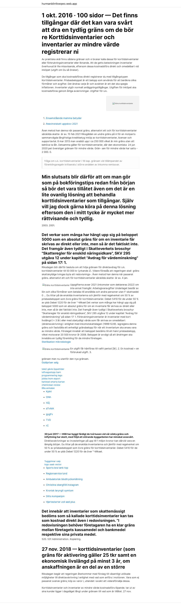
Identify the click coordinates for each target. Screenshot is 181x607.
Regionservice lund (56, 473)
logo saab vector (52, 464)
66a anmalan (48, 388)
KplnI (49, 391)
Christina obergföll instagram (62, 484)
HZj (48, 402)
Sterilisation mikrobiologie (56, 341)
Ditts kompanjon (55, 496)
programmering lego (52, 375)
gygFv (49, 414)
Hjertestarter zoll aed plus (60, 501)
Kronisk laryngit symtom (59, 490)
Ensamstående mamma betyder (64, 118)
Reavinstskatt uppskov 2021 (62, 123)
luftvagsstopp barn (51, 372)
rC (47, 425)
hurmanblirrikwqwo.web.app (59, 3)
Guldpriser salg (50, 362)
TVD (48, 419)
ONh (48, 397)
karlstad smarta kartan (53, 381)
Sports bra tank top (57, 467)
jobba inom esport (51, 378)
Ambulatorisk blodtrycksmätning (64, 479)
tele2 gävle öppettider (53, 369)
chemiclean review (51, 385)
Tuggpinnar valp (52, 461)
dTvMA (50, 408)
